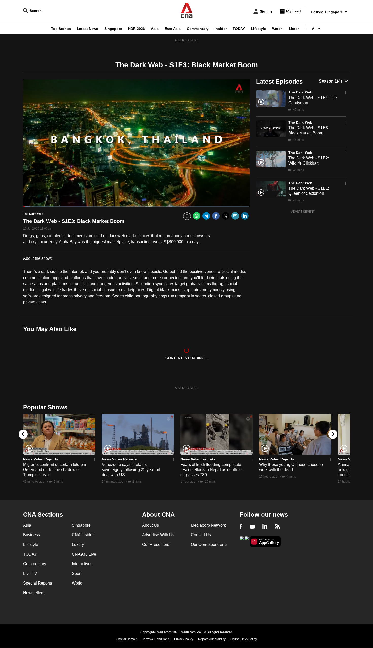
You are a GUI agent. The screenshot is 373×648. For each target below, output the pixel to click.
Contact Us (201, 535)
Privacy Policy (183, 639)
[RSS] (277, 527)
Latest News (87, 29)
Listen (294, 29)
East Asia (173, 29)
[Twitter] (225, 216)
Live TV (30, 573)
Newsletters (33, 593)
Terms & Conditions (155, 639)
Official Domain (127, 639)
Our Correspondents (209, 544)
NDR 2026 (136, 29)
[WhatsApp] (196, 216)
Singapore (113, 29)
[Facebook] (216, 216)
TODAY (239, 29)
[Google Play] (242, 541)
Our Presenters (155, 544)
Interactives (82, 564)
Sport (76, 573)
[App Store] (247, 541)
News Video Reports (40, 459)
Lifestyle (258, 29)
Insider (221, 29)
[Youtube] (252, 527)
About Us (150, 525)
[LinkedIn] (245, 216)
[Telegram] (206, 216)
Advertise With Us (158, 535)
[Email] (235, 216)
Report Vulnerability (212, 639)
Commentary (198, 29)
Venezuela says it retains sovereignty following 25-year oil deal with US (131, 469)
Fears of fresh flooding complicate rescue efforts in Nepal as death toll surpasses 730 (212, 469)
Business (31, 535)
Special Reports (37, 583)
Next (332, 434)
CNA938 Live (84, 554)
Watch (277, 29)
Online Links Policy (243, 639)
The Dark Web (300, 92)
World (77, 583)
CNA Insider (83, 535)
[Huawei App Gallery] (265, 541)
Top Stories (61, 29)
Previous (23, 434)
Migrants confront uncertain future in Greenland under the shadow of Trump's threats (55, 469)
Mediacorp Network (208, 525)
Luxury (78, 544)
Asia (155, 29)
